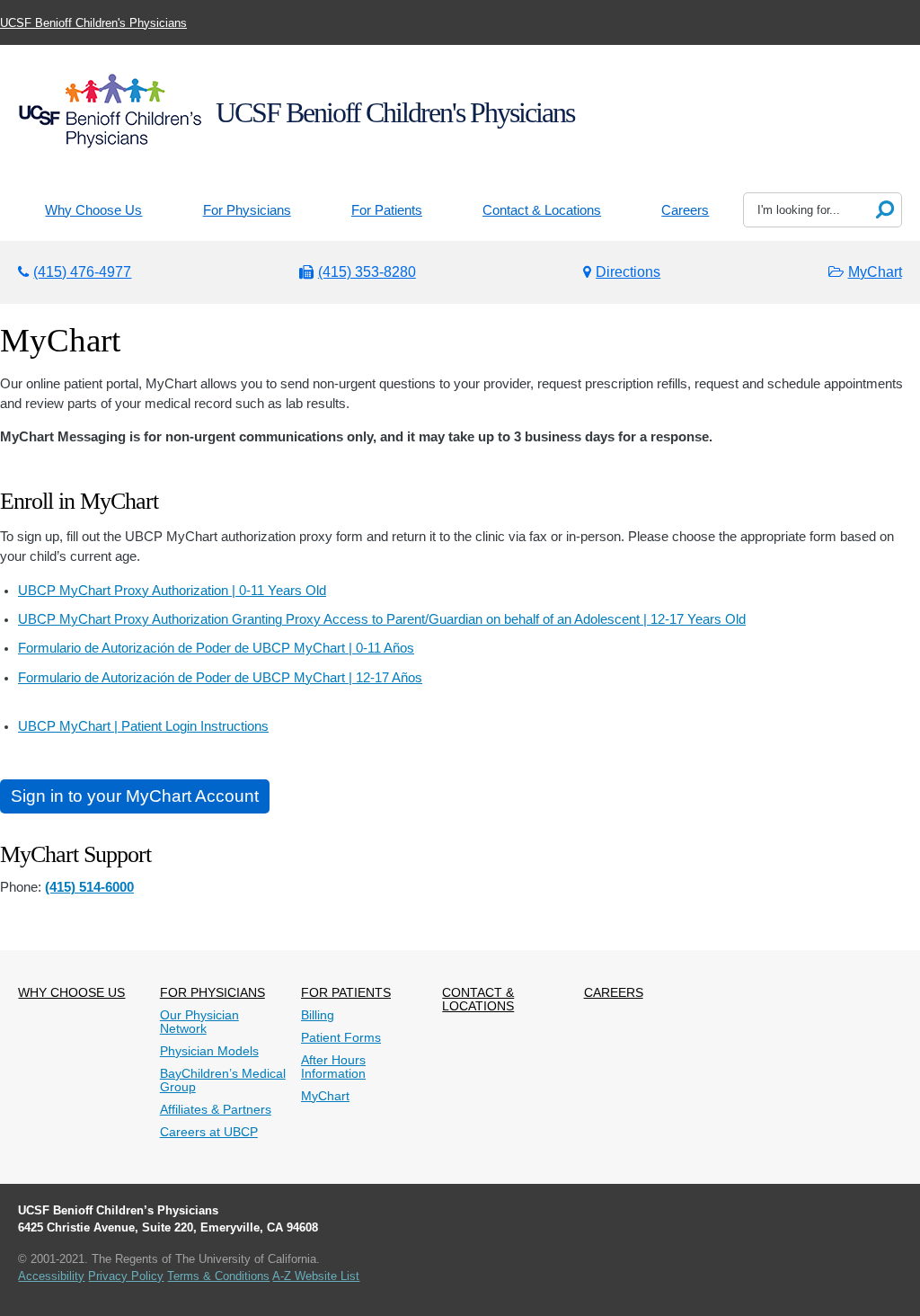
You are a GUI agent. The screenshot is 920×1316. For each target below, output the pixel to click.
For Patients (386, 210)
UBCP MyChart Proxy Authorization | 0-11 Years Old (172, 590)
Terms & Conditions (218, 1276)
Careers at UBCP (209, 1132)
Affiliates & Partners (215, 1109)
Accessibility (51, 1276)
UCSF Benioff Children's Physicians (93, 23)
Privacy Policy (126, 1276)
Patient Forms (341, 1038)
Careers (685, 210)
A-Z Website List (315, 1276)
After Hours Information (333, 1067)
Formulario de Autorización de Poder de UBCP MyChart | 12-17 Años (220, 678)
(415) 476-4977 (82, 272)
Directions (628, 272)
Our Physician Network (199, 1022)
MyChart (875, 272)
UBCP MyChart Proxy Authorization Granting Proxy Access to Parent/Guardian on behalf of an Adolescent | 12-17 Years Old (382, 619)
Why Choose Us (93, 210)
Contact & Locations (541, 210)
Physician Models (209, 1051)
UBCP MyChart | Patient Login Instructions (143, 726)
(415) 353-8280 (367, 272)
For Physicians (247, 210)
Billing (317, 1015)
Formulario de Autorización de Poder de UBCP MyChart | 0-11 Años (216, 648)
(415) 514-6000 (89, 887)
